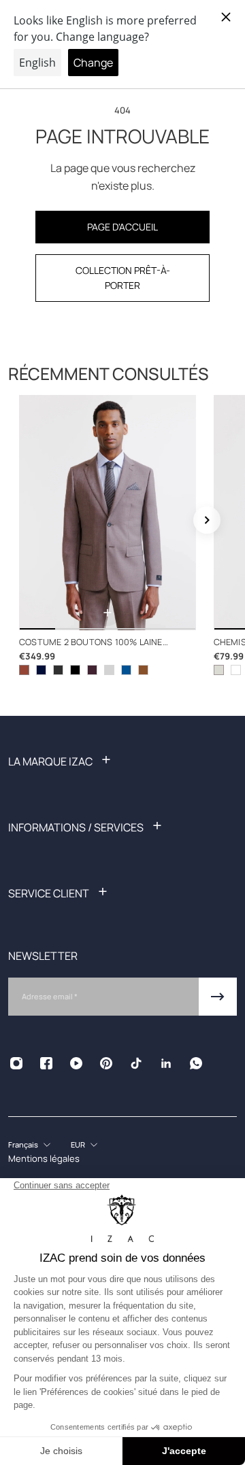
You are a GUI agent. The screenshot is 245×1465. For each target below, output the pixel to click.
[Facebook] (46, 1063)
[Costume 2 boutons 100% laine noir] (75, 670)
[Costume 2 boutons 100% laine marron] (143, 670)
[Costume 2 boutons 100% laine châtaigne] (107, 512)
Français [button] (23, 1144)
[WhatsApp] (196, 1063)
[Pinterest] (106, 1063)
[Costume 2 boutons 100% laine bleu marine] (41, 670)
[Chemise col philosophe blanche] (236, 670)
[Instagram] (16, 1063)
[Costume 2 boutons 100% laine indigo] (126, 670)
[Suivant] (206, 520)
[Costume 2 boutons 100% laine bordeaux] (92, 670)
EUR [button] (78, 1144)
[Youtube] (76, 1063)
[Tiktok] (136, 1063)
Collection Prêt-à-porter (123, 278)
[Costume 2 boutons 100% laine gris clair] (109, 670)
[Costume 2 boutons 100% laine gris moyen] (58, 670)
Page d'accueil (122, 226)
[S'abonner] (218, 997)
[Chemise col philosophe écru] (219, 670)
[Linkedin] (166, 1063)
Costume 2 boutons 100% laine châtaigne (91, 642)
